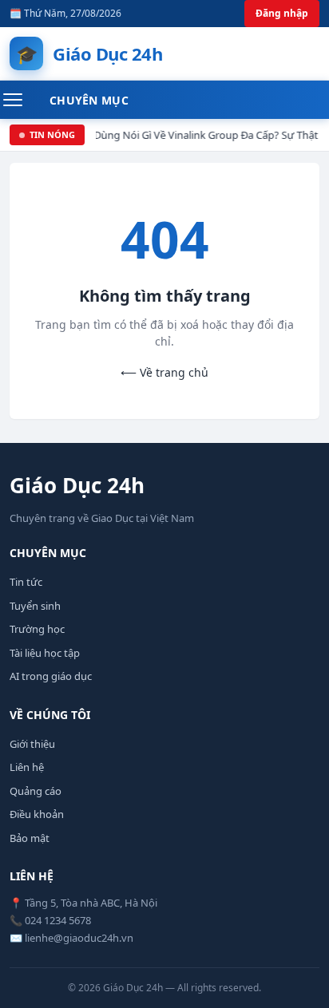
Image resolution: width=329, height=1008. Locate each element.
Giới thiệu (32, 744)
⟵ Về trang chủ (164, 372)
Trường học (37, 629)
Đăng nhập (282, 13)
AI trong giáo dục (51, 676)
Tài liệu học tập (45, 653)
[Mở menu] (21, 99)
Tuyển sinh (35, 606)
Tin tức (26, 582)
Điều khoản (37, 814)
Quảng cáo (35, 791)
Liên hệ (27, 767)
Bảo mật (30, 838)
